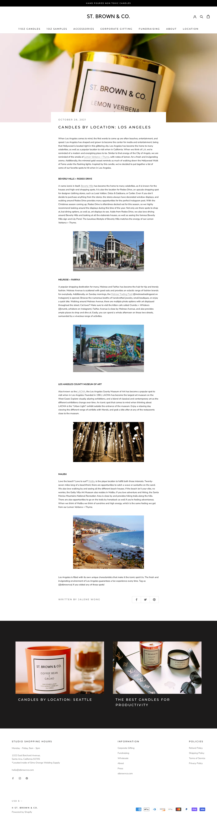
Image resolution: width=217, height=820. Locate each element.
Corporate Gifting (116, 28)
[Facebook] (13, 778)
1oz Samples (57, 28)
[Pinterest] (27, 778)
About (171, 28)
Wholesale (123, 758)
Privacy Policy (196, 763)
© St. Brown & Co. (25, 808)
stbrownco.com (125, 773)
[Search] (201, 16)
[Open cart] (208, 16)
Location (191, 28)
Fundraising (149, 28)
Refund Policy (196, 748)
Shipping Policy (196, 753)
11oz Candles (29, 28)
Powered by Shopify (22, 812)
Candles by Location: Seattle (55, 700)
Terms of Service (197, 758)
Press (120, 768)
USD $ (16, 801)
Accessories (83, 28)
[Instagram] (20, 778)
